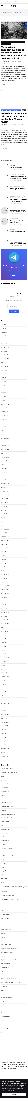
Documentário (5, 829)
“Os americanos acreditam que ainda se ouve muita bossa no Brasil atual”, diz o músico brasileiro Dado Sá (13, 53)
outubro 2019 (4, 627)
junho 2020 (4, 605)
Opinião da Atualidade (7, 952)
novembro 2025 (5, 358)
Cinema (3, 795)
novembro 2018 (5, 669)
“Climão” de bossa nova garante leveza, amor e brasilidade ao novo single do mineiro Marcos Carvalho (18, 168)
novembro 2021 (5, 540)
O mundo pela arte (6, 944)
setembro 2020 (5, 593)
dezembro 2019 (5, 620)
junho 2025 (4, 377)
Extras (2, 867)
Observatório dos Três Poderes (18, 174)
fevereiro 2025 (5, 393)
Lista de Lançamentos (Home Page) (10, 899)
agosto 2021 (4, 552)
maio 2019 (3, 646)
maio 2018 (3, 692)
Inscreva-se (14, 311)
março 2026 (4, 343)
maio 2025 (3, 381)
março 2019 (4, 654)
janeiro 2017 (4, 752)
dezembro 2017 (5, 711)
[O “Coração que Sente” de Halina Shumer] (4, 221)
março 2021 (4, 570)
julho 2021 (3, 555)
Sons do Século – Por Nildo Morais (10, 1009)
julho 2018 (3, 684)
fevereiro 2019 (5, 658)
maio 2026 (3, 336)
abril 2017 (3, 741)
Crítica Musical (5, 821)
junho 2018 (4, 688)
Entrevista (3, 844)
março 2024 (4, 434)
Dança (2, 825)
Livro (2, 910)
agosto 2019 (4, 635)
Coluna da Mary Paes (6, 803)
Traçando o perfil (5, 1016)
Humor (3, 882)
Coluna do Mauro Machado (8, 806)
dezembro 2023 (5, 445)
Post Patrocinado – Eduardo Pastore (10, 982)
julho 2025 (3, 374)
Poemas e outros (5, 967)
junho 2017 (4, 733)
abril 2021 (3, 567)
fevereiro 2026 (5, 347)
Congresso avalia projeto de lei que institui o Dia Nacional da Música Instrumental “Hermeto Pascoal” (18, 179)
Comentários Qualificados (8, 814)
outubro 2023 (4, 453)
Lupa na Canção (14, 164)
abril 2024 (3, 430)
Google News (4, 878)
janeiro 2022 (4, 533)
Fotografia (3, 871)
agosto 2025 (4, 370)
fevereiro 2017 (5, 748)
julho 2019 (3, 639)
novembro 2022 (5, 495)
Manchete (3, 922)
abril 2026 (3, 340)
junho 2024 (4, 423)
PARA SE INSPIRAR (6, 956)
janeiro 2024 (4, 442)
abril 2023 (3, 476)
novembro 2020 (5, 586)
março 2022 (4, 525)
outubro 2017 (4, 718)
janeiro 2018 (4, 707)
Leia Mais (5, 84)
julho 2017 (3, 729)
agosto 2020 (4, 597)
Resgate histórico (5, 994)
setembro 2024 (5, 411)
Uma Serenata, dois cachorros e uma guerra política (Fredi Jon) (18, 201)
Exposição (3, 863)
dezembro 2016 (5, 756)
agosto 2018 (4, 680)
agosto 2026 (4, 324)
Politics (3, 975)
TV (1, 1024)
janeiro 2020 (4, 616)
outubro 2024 (4, 408)
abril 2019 (3, 650)
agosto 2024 (4, 415)
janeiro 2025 (4, 396)
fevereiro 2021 (5, 574)
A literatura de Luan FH (7, 768)
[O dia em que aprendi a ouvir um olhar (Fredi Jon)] (4, 188)
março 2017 (4, 745)
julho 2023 (3, 464)
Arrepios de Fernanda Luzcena (9, 784)
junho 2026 (4, 332)
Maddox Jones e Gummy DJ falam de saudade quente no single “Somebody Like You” (18, 233)
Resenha (3, 990)
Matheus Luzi (5, 61)
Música (3, 933)
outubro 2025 (4, 362)
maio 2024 (3, 427)
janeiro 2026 (4, 351)
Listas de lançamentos (7, 903)
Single (2, 1005)
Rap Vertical (4, 986)
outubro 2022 (4, 499)
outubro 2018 (4, 673)
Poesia (2, 971)
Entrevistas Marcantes (7, 848)
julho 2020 (3, 601)
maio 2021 (3, 563)
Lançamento (4, 891)
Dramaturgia (4, 833)
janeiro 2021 (4, 578)
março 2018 (4, 699)
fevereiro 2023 (5, 483)
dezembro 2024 (5, 400)
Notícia (3, 941)
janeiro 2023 (4, 487)
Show (2, 1001)
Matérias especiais (6, 929)
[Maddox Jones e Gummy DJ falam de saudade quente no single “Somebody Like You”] (4, 232)
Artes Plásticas (5, 791)
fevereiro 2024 (5, 438)
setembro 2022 (5, 502)
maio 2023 (3, 472)
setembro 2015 (5, 760)
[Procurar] (26, 6)
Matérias (3, 926)
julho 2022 (3, 510)
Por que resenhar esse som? (8, 979)
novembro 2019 (5, 623)
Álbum (2, 776)
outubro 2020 (4, 589)
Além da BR (12, 208)
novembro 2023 (5, 449)
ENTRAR (14, 275)
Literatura (3, 907)
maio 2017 (3, 737)
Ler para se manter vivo (7, 895)
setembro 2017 (5, 722)
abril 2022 (3, 521)
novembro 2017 (5, 714)
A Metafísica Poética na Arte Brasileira (11, 772)
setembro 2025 (5, 366)
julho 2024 (3, 419)
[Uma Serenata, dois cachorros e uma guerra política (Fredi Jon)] (4, 199)
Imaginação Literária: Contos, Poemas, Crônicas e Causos (17, 185)
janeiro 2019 (4, 661)
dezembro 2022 (5, 491)
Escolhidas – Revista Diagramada (9, 856)
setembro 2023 (5, 457)
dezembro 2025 (5, 355)
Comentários (6, 63)
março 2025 (4, 389)
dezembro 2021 (5, 536)
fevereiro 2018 (5, 703)
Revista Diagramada (6, 997)
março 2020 (4, 608)
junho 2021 (4, 559)
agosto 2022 (4, 506)
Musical (3, 937)
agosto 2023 (4, 461)
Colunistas (4, 810)
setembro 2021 (5, 548)
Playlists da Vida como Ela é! (8, 960)
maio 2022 (3, 517)
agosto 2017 (4, 726)
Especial (3, 859)
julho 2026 (3, 328)
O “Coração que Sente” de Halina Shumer (17, 221)
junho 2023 (4, 468)
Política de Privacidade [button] (8, 1090)
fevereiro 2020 (5, 612)
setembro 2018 (5, 676)
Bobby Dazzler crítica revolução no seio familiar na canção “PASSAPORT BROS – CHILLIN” (18, 244)
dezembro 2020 (5, 582)
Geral (2, 875)
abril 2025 (3, 385)
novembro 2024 (5, 404)
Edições (3, 837)
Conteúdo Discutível (6, 818)
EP (1, 852)
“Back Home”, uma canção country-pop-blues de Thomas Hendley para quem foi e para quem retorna (18, 212)
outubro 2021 (4, 544)
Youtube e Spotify (5, 1028)
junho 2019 (4, 642)
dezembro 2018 (5, 665)
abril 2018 (3, 695)
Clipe (2, 799)
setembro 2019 (5, 631)
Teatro (3, 1013)
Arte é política (4, 787)
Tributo (3, 1020)
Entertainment (5, 840)
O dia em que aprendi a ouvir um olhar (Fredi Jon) (18, 189)
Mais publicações (5, 918)
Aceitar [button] (14, 1094)
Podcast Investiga (5, 963)
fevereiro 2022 (5, 529)
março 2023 (4, 480)
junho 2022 (4, 514)
